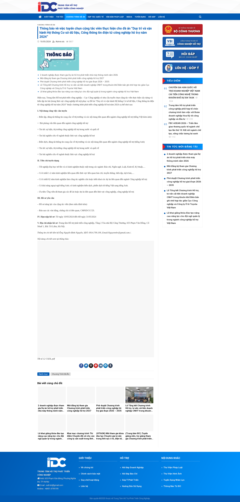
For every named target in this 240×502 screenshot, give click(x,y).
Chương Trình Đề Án (75, 17)
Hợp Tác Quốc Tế (96, 17)
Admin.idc (60, 41)
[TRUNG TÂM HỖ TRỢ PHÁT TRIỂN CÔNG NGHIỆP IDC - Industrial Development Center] (60, 6)
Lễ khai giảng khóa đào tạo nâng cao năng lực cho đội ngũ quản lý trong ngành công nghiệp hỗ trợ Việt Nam (89, 91)
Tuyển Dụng (140, 17)
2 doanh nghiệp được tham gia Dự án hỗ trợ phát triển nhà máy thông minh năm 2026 (79, 75)
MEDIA (129, 17)
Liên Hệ (161, 17)
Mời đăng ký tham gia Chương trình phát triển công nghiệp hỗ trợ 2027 (72, 78)
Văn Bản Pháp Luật (115, 17)
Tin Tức (59, 17)
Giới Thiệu (48, 17)
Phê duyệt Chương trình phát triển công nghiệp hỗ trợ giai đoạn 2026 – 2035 (74, 81)
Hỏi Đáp (152, 17)
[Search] (200, 17)
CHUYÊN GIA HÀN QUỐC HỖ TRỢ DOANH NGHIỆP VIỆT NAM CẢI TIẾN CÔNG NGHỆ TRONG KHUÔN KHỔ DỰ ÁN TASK (184, 94)
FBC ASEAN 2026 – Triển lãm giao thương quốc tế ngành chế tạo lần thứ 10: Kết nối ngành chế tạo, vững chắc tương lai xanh (185, 130)
